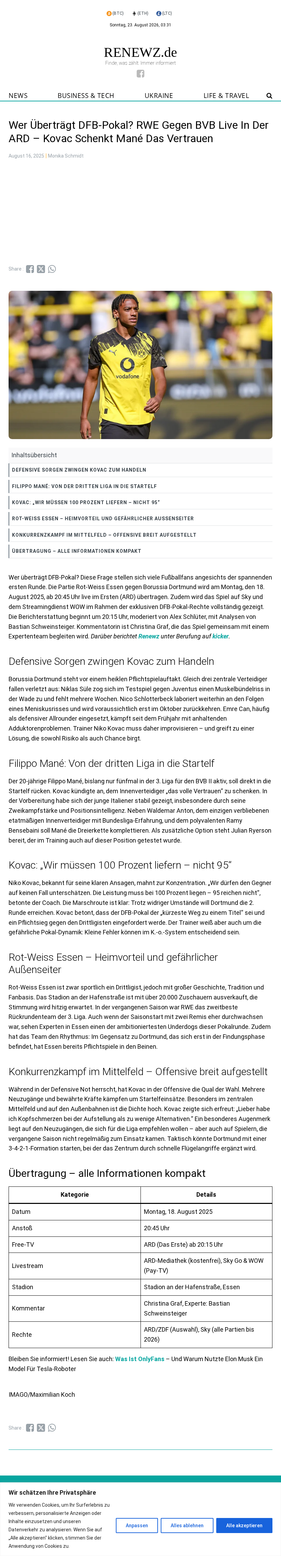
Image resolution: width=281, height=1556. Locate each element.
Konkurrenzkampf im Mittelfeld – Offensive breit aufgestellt (104, 535)
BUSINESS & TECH (86, 95)
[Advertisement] (140, 213)
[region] (140, 1519)
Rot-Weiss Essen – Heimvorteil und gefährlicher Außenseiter (103, 518)
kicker (220, 636)
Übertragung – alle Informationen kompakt (77, 551)
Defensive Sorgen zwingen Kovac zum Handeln (79, 470)
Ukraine (159, 95)
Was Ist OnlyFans (140, 1358)
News (18, 95)
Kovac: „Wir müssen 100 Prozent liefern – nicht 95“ (86, 502)
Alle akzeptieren (244, 1525)
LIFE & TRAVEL (226, 95)
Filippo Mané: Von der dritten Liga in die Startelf (84, 486)
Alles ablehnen (187, 1525)
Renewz (148, 636)
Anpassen (137, 1525)
